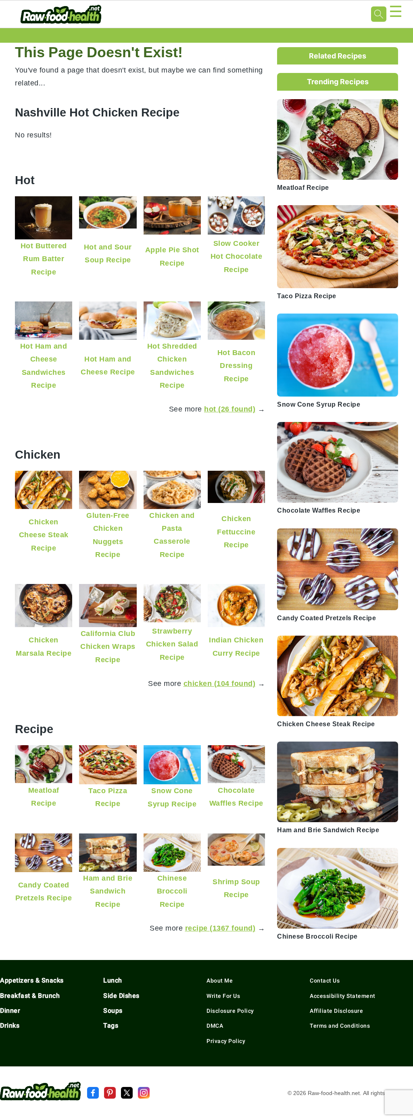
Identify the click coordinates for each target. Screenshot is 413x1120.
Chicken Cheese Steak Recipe (44, 535)
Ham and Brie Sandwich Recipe (107, 891)
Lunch (112, 980)
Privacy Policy (225, 1041)
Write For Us (223, 996)
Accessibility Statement (342, 996)
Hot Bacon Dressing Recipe (236, 365)
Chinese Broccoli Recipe (172, 891)
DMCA (214, 1025)
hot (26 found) (229, 409)
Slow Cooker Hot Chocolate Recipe (237, 256)
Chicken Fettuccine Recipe (236, 531)
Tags (110, 1025)
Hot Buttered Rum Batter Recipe (44, 259)
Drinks (9, 1025)
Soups (113, 1010)
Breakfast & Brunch (30, 995)
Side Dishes (121, 995)
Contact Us (325, 980)
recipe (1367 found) (220, 928)
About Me (219, 980)
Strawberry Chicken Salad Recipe (172, 644)
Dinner (10, 1010)
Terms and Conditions (340, 1025)
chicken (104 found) (220, 683)
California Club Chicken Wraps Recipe (108, 646)
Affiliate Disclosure (336, 1011)
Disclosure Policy (230, 1011)
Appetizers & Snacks (32, 980)
